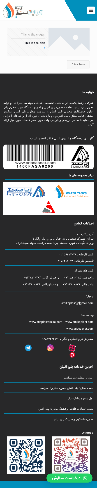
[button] (91, 10)
